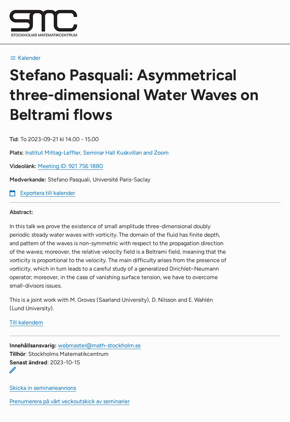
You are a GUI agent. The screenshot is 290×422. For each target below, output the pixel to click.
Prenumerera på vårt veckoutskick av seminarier (69, 401)
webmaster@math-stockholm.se (99, 345)
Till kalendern (26, 322)
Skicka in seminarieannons (43, 388)
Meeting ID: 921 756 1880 (70, 166)
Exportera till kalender (47, 193)
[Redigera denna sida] (13, 370)
